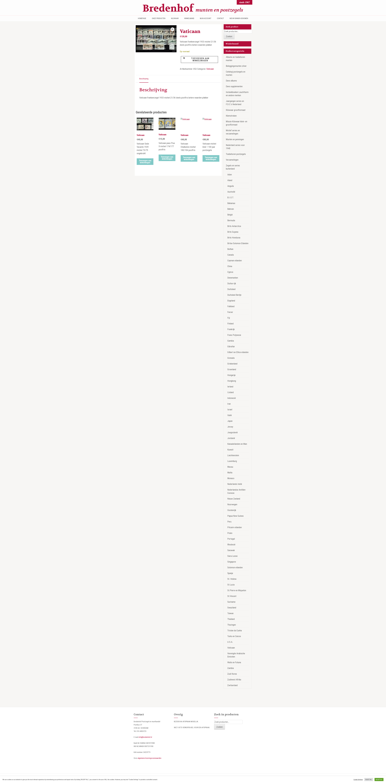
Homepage (142, 18)
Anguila (230, 186)
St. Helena (231, 579)
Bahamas (231, 203)
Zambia (230, 668)
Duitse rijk (231, 283)
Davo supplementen (234, 86)
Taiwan (230, 613)
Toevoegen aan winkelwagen (200, 59)
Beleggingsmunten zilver (236, 66)
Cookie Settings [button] (358, 779)
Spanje (230, 573)
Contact (220, 18)
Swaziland (231, 607)
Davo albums (231, 80)
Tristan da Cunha (234, 630)
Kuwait (230, 449)
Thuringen (231, 625)
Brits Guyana (232, 232)
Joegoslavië (232, 432)
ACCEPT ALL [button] (379, 779)
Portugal (231, 539)
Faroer (230, 312)
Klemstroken (231, 116)
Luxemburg (232, 461)
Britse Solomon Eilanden (237, 243)
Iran (229, 404)
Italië (229, 415)
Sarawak (231, 550)
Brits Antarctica (234, 226)
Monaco (230, 478)
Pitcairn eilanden (234, 527)
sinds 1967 (244, 2)
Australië (231, 192)
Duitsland (231, 289)
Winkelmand (189, 18)
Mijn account (205, 18)
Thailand (231, 619)
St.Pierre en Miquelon (236, 590)
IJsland (230, 392)
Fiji (228, 318)
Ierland (230, 386)
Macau (230, 467)
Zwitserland (232, 685)
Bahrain (230, 209)
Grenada (231, 358)
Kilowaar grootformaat (235, 110)
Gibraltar (231, 346)
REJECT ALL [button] (368, 779)
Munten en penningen (235, 139)
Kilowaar (175, 18)
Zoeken (229, 36)
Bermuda (231, 220)
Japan (230, 421)
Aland (229, 180)
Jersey (230, 426)
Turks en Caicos (234, 636)
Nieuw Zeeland (233, 498)
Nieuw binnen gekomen (239, 18)
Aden (229, 174)
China (229, 266)
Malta (229, 472)
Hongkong (231, 381)
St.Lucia (231, 584)
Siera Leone (232, 556)
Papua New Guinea (235, 516)
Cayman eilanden (234, 260)
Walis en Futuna (234, 662)
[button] (172, 29)
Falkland (231, 306)
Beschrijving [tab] (143, 79)
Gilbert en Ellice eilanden (237, 352)
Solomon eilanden (235, 567)
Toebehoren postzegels (236, 154)
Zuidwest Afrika (234, 679)
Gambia (230, 341)
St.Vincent (231, 596)
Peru (229, 521)
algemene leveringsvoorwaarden (149, 758)
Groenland (231, 369)
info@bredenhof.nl (145, 737)
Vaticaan (210, 69)
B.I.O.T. (230, 197)
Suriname (231, 602)
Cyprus (230, 272)
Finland (230, 323)
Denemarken (232, 277)
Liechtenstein (233, 455)
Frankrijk (231, 329)
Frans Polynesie (234, 335)
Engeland (231, 300)
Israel (229, 409)
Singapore (231, 562)
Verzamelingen (232, 160)
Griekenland (232, 363)
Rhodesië (231, 544)
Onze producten (158, 18)
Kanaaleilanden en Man (237, 444)
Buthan (230, 249)
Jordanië (231, 438)
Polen (229, 533)
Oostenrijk (231, 510)
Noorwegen (232, 504)
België (230, 214)
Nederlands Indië (234, 484)
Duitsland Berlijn (234, 295)
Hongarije (231, 375)
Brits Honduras (233, 237)
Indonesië (231, 398)
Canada (230, 255)
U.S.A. (230, 642)
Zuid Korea (232, 674)
